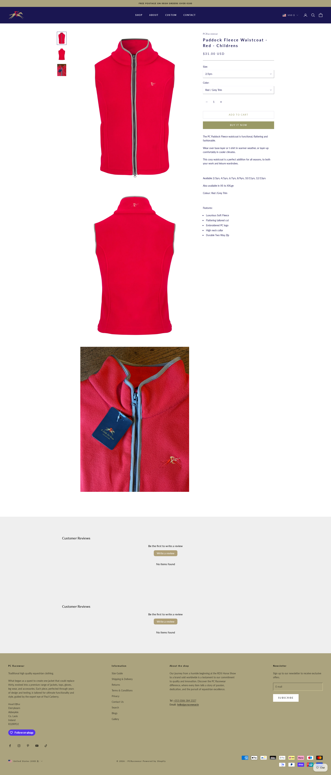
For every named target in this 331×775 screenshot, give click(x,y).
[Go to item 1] (62, 38)
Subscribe (286, 697)
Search (115, 707)
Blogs (114, 713)
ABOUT (153, 15)
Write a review (165, 553)
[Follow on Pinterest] (28, 745)
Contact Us (118, 701)
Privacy (115, 696)
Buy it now (238, 125)
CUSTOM (171, 15)
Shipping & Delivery (122, 679)
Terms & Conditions (122, 690)
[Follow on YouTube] (37, 745)
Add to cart (238, 114)
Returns (116, 684)
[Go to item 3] (62, 70)
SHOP (139, 15)
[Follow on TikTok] (46, 745)
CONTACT (189, 15)
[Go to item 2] (62, 54)
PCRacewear (210, 34)
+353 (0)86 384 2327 (184, 700)
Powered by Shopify (154, 761)
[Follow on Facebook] (10, 745)
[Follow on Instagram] (19, 745)
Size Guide (117, 673)
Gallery (115, 719)
